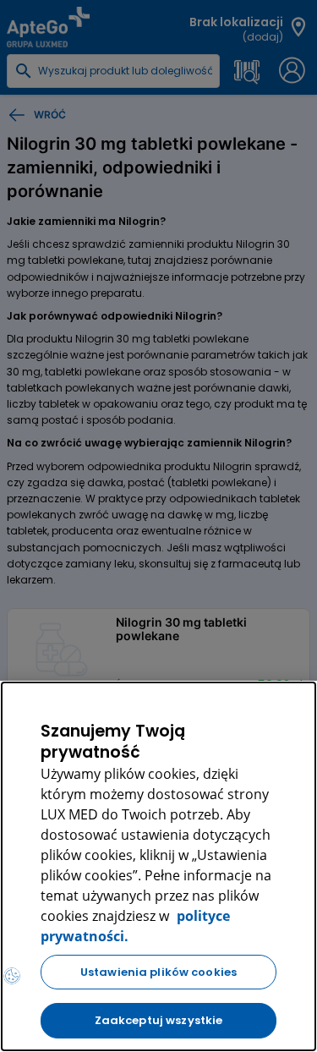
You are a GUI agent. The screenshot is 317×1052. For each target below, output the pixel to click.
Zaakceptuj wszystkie (159, 1020)
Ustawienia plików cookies (158, 972)
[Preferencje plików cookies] (11, 975)
